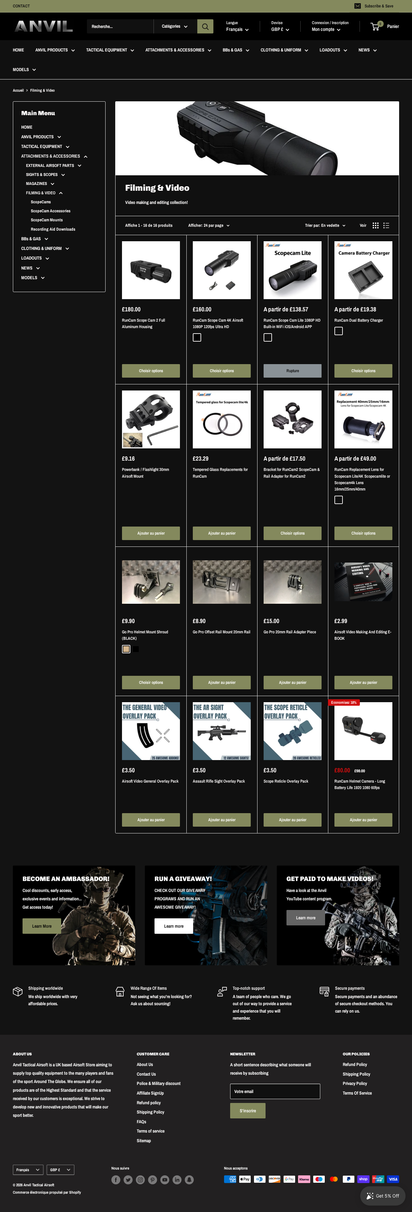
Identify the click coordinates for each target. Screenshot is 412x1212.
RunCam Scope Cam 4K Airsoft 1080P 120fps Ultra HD (218, 323)
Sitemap (144, 1140)
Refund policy (149, 1103)
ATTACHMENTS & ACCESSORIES (174, 50)
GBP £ (55, 1169)
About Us (145, 1064)
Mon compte (323, 29)
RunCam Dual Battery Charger (358, 320)
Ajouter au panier (151, 533)
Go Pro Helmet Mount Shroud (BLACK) (145, 635)
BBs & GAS (232, 50)
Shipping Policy (150, 1112)
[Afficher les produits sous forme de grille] (376, 225)
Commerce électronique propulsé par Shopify (47, 1192)
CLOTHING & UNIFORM (281, 50)
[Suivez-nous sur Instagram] (140, 1179)
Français (22, 1169)
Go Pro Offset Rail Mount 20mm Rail (221, 632)
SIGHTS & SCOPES (42, 174)
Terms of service (150, 1131)
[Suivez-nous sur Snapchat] (189, 1179)
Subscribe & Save (379, 6)
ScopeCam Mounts (47, 220)
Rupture (292, 370)
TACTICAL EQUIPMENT (106, 50)
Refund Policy (355, 1064)
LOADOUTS (330, 50)
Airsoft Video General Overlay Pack (150, 781)
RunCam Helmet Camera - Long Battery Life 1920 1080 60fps (359, 784)
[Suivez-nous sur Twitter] (128, 1179)
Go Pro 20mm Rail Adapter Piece (290, 632)
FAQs (141, 1122)
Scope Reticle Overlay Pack (286, 781)
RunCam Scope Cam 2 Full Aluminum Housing (143, 323)
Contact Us (146, 1074)
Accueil (18, 90)
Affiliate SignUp (150, 1093)
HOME (18, 50)
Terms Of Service (357, 1093)
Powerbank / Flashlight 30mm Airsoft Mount (145, 473)
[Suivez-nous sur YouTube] (164, 1179)
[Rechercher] (205, 26)
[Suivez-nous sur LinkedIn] (177, 1179)
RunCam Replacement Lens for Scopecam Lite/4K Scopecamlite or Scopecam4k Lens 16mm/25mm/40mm (362, 479)
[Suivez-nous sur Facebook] (115, 1179)
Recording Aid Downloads (53, 229)
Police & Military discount (159, 1083)
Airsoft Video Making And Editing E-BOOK (362, 635)
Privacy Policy (355, 1083)
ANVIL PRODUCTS (51, 50)
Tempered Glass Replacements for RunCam (220, 473)
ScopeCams (41, 202)
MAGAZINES (37, 183)
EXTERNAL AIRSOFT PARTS (50, 165)
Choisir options (151, 370)
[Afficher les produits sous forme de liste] (386, 225)
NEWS (364, 50)
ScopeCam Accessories (50, 211)
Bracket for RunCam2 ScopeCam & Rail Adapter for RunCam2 (292, 473)
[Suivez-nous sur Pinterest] (152, 1179)
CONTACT (21, 6)
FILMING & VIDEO (41, 193)
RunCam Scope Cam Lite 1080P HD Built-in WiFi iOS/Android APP (292, 323)
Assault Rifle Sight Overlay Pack (219, 781)
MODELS (21, 69)
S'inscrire (248, 1111)
